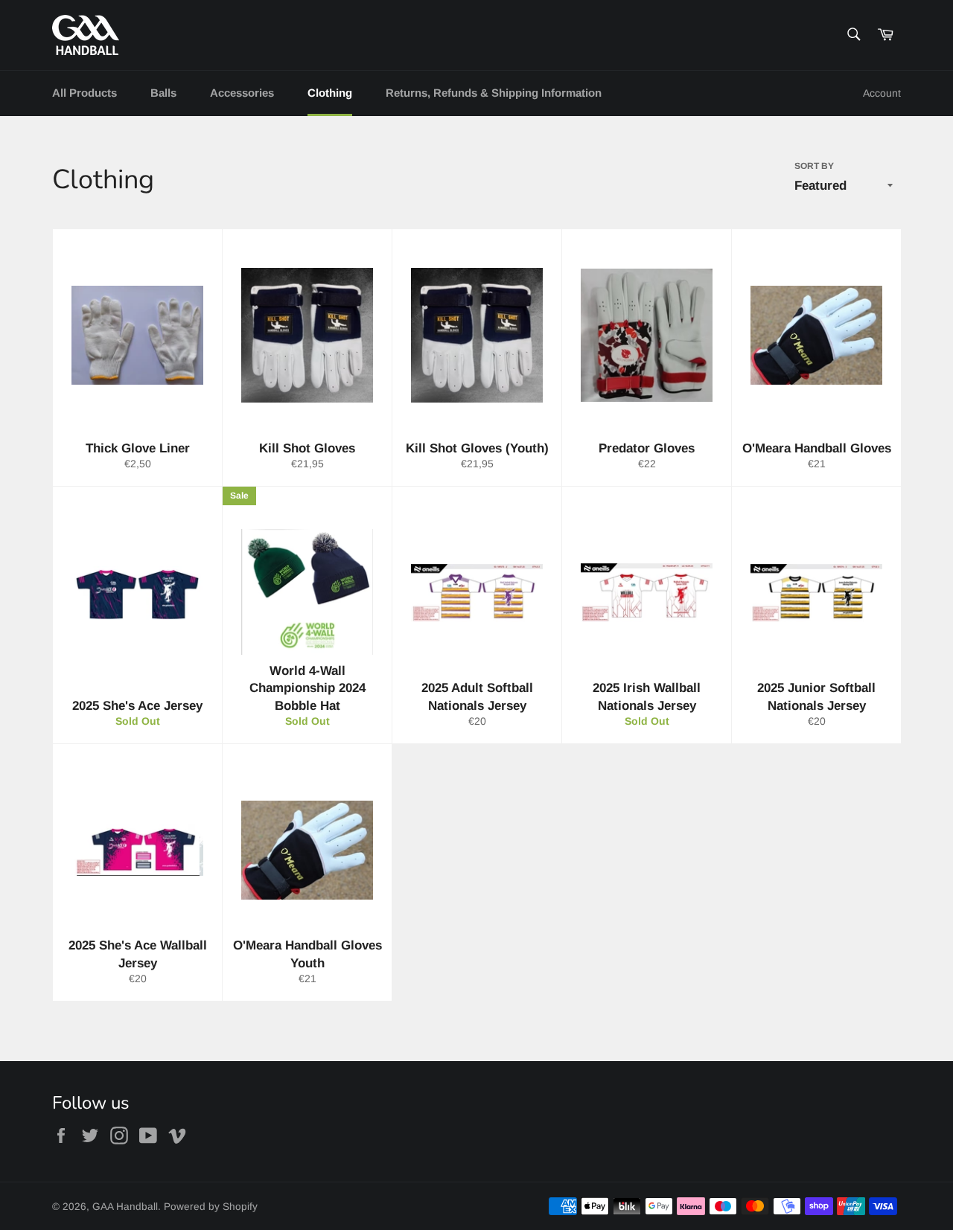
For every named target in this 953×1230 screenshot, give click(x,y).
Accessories (242, 92)
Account (882, 93)
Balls (163, 92)
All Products (84, 92)
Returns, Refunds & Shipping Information (494, 92)
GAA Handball (125, 1206)
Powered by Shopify (211, 1206)
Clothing (329, 92)
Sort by (814, 166)
